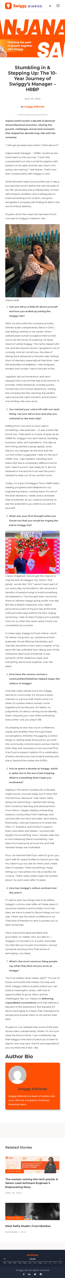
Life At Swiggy (14, 1171)
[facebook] (23, 1274)
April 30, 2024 (13, 1192)
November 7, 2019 (15, 1232)
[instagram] (41, 1274)
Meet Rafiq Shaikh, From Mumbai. (28, 1226)
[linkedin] (29, 1274)
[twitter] (35, 1274)
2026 (32, 1258)
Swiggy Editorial (34, 106)
